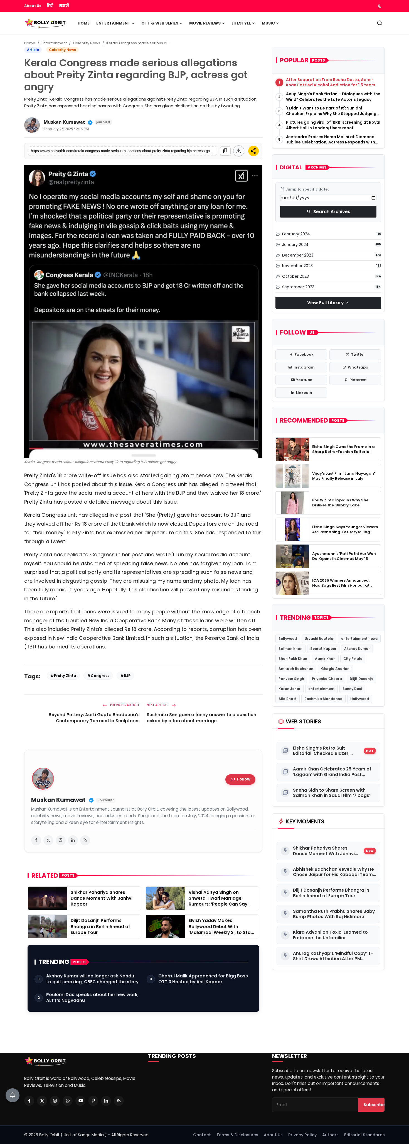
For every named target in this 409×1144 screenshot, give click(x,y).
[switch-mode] (380, 6)
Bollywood (288, 638)
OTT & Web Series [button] (159, 23)
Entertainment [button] (113, 23)
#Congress (98, 675)
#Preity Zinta (63, 675)
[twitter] (48, 840)
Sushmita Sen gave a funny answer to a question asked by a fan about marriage (201, 718)
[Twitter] (42, 1101)
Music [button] (268, 23)
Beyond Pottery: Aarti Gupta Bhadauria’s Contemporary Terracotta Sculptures (94, 718)
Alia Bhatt (288, 698)
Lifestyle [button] (241, 23)
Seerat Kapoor (323, 648)
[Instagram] (55, 1101)
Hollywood (359, 698)
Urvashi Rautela (319, 638)
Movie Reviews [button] (205, 23)
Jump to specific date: (304, 189)
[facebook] (36, 840)
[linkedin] (73, 840)
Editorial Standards (364, 1135)
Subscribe (374, 1105)
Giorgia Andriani (335, 668)
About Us (32, 5)
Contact (202, 1135)
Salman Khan (290, 648)
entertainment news (359, 638)
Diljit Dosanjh (361, 678)
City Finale (352, 658)
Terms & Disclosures (237, 1135)
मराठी (64, 5)
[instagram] (61, 840)
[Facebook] (29, 1101)
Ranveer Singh (291, 678)
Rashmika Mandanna (323, 698)
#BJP (125, 675)
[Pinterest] (93, 1101)
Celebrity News (86, 43)
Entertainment (54, 43)
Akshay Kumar (357, 648)
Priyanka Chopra (327, 678)
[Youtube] (80, 1101)
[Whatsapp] (68, 1101)
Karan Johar (289, 688)
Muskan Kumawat (64, 122)
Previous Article (124, 705)
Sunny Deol (352, 688)
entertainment (321, 688)
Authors (330, 1135)
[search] (379, 23)
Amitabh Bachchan (296, 668)
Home (84, 23)
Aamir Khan (325, 658)
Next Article (158, 705)
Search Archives (328, 211)
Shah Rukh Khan (293, 658)
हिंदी (50, 5)
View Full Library (328, 302)
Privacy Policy (302, 1135)
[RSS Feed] (85, 840)
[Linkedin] (106, 1101)
